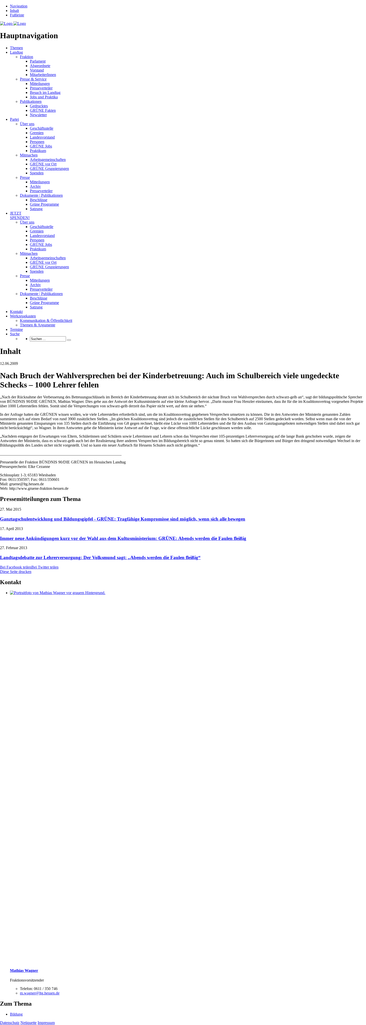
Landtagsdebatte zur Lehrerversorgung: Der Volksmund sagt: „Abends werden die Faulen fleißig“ (100, 557)
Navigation (18, 6)
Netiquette (28, 1023)
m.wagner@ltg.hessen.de (40, 993)
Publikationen (31, 101)
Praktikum (38, 151)
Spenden (37, 173)
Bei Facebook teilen (15, 567)
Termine (16, 329)
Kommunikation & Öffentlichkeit (46, 320)
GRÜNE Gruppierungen (49, 168)
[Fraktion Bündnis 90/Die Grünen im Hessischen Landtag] (13, 23)
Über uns (27, 124)
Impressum (46, 1023)
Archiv (35, 186)
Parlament (38, 61)
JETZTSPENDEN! (20, 215)
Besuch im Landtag (45, 92)
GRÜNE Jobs (41, 146)
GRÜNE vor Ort (43, 164)
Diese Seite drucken (15, 571)
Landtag (16, 52)
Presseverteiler (41, 88)
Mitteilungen (40, 83)
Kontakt (16, 311)
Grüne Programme (44, 204)
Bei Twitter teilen (45, 567)
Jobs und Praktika (44, 97)
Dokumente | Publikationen (41, 195)
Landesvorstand (42, 137)
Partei (14, 119)
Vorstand (37, 70)
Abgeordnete (40, 66)
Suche (15, 334)
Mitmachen (29, 155)
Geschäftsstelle (41, 128)
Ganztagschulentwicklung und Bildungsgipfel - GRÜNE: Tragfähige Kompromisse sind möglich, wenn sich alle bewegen (122, 519)
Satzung (36, 209)
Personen (37, 142)
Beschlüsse (38, 200)
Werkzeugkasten (23, 316)
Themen (16, 48)
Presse (25, 177)
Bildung (16, 1014)
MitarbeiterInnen (43, 75)
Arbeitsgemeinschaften (48, 159)
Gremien (37, 133)
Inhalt (14, 10)
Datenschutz (9, 1023)
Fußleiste (17, 15)
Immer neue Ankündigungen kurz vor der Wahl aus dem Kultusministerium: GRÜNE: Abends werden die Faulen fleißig (123, 538)
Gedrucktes (39, 106)
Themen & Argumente (37, 325)
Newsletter (38, 115)
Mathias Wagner (24, 970)
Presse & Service (33, 79)
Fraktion (26, 57)
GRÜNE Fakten (43, 110)
